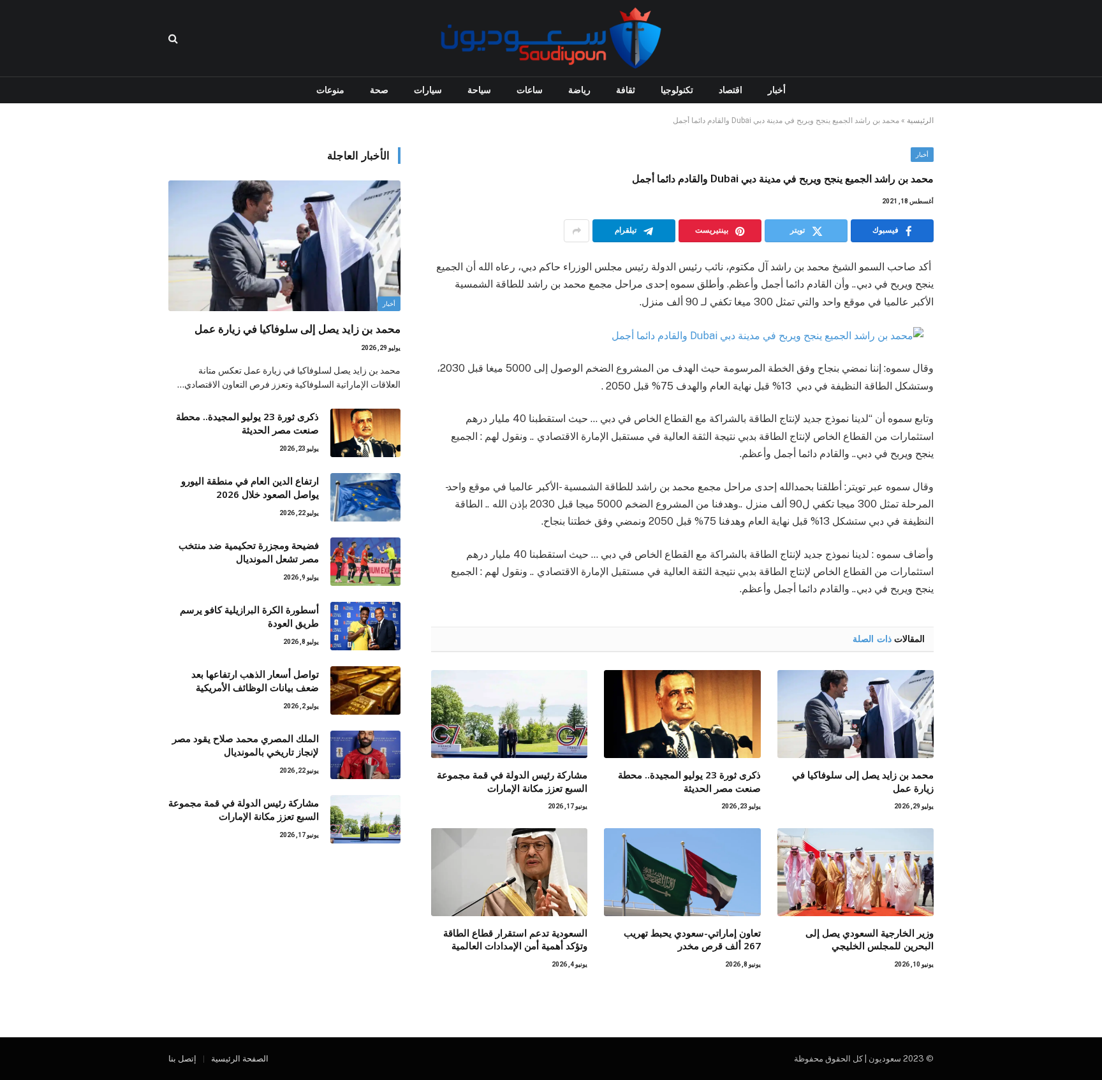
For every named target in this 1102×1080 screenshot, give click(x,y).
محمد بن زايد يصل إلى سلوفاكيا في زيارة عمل (863, 781)
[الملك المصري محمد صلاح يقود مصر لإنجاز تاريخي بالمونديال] (365, 755)
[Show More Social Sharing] (576, 230)
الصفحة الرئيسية (239, 1058)
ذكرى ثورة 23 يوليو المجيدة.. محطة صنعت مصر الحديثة (689, 781)
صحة (379, 90)
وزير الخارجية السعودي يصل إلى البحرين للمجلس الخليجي (869, 939)
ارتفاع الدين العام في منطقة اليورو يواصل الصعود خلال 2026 (250, 487)
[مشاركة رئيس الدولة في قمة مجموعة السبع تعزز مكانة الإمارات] (509, 714)
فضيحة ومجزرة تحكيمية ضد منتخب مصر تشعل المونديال (249, 552)
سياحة (479, 90)
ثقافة (625, 90)
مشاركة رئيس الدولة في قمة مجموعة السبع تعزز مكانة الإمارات (512, 781)
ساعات (530, 90)
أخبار (777, 90)
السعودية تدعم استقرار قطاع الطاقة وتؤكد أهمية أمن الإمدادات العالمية (515, 939)
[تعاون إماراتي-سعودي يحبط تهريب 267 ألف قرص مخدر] (682, 872)
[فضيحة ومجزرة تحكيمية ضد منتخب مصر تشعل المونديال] (365, 561)
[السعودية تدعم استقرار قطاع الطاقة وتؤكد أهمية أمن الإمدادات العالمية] (509, 872)
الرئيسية (920, 120)
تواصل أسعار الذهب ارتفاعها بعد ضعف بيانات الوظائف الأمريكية (255, 681)
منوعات (330, 90)
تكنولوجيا (677, 90)
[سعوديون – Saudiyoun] (551, 38)
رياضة (579, 90)
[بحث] (174, 38)
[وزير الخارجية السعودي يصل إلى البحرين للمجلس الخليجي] (855, 872)
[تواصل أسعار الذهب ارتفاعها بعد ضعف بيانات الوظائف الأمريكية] (365, 690)
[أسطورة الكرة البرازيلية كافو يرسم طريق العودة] (365, 626)
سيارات (428, 90)
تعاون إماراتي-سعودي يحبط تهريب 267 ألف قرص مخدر (692, 939)
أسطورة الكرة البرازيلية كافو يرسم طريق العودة (249, 616)
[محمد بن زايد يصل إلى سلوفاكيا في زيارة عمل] (855, 714)
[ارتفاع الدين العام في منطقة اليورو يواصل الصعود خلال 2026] (365, 497)
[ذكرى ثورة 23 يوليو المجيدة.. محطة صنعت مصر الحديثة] (682, 714)
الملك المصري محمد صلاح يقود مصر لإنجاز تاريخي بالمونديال (245, 745)
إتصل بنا (182, 1058)
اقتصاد (730, 90)
